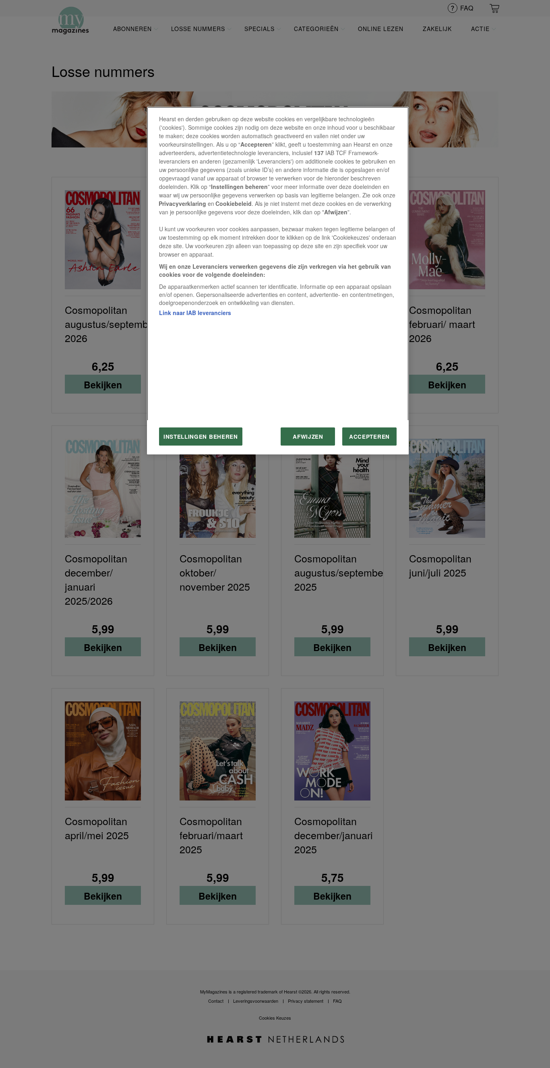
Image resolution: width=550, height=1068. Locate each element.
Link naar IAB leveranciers (195, 313)
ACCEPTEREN (369, 436)
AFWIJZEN (308, 436)
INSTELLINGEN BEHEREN (200, 436)
